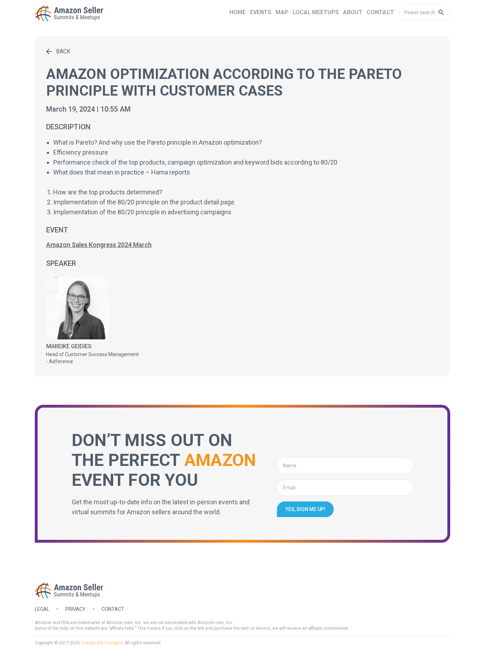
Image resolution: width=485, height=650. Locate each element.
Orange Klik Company (101, 642)
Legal (42, 609)
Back (63, 51)
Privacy (75, 609)
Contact (113, 609)
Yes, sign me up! (305, 509)
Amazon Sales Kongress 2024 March (99, 244)
